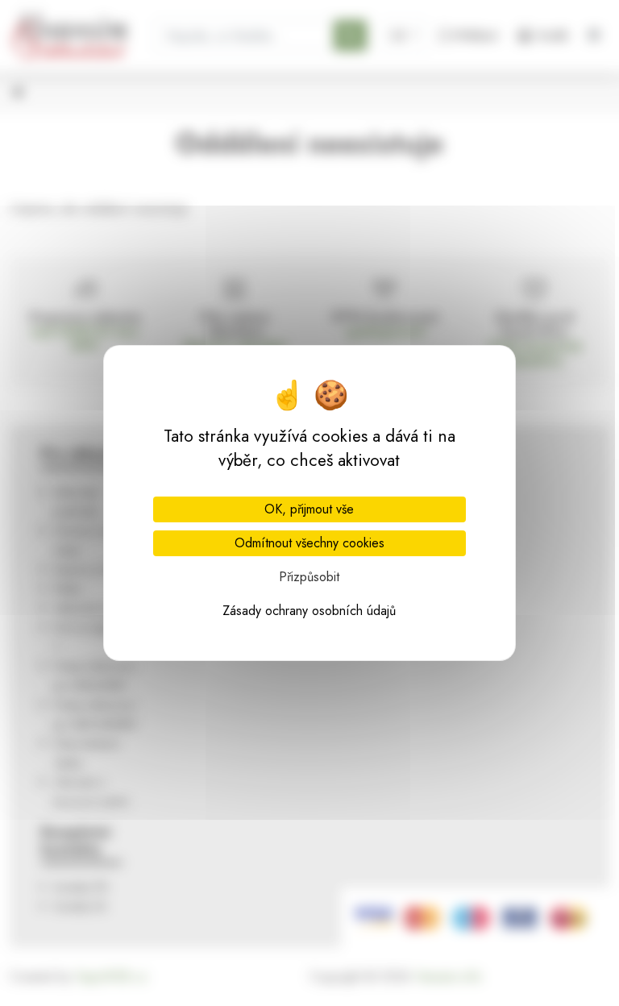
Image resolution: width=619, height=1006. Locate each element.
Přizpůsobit (309, 576)
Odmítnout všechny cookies (309, 543)
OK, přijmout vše (309, 509)
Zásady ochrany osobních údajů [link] (309, 610)
